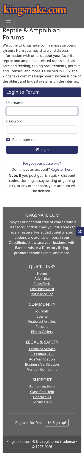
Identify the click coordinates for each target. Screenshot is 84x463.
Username (14, 102)
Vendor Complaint (42, 369)
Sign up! (59, 422)
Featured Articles (42, 321)
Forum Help (42, 402)
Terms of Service (42, 349)
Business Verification (42, 364)
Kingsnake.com (18, 441)
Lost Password (42, 289)
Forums (42, 326)
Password (14, 121)
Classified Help (42, 391)
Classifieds (42, 283)
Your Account (42, 294)
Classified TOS (42, 354)
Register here (62, 169)
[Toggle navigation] (9, 22)
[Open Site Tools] (80, 231)
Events (42, 316)
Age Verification (42, 359)
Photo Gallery (42, 331)
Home (42, 273)
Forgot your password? (42, 163)
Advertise (42, 278)
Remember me (24, 139)
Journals (42, 311)
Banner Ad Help (42, 386)
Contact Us (42, 397)
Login (44, 149)
